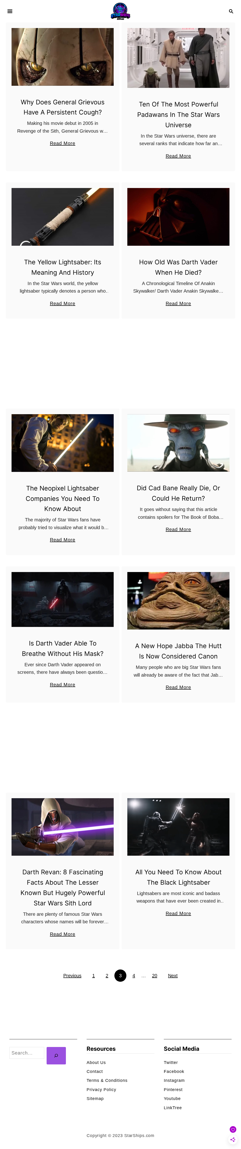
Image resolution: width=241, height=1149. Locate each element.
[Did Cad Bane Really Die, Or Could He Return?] (178, 443)
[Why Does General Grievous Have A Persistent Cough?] (63, 57)
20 (154, 975)
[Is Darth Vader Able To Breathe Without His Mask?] (63, 599)
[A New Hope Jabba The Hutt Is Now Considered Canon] (178, 601)
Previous (72, 975)
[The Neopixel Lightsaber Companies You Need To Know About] (63, 443)
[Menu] (10, 11)
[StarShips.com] (120, 10)
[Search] (56, 1056)
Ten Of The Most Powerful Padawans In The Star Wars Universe (178, 114)
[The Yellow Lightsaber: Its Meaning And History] (63, 217)
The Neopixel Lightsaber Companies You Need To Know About (63, 498)
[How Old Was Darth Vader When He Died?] (178, 217)
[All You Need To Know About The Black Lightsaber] (178, 827)
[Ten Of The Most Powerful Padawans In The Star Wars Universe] (178, 58)
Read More (62, 143)
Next (173, 975)
